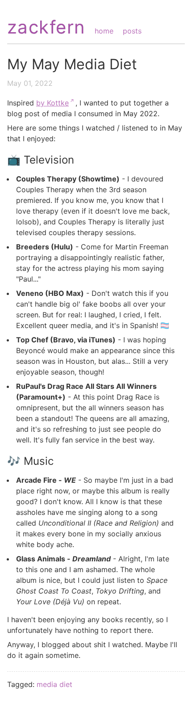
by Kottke (52, 102)
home (104, 30)
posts (132, 30)
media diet (54, 684)
